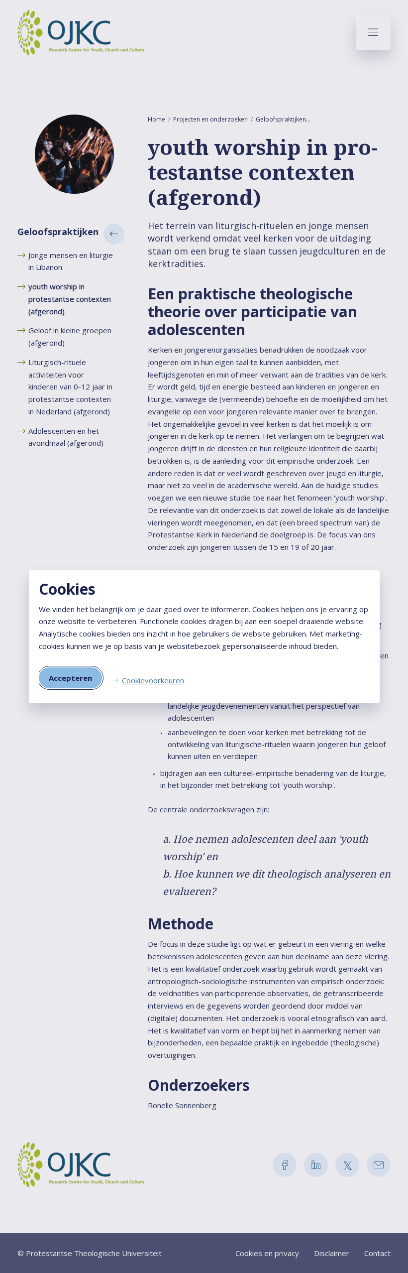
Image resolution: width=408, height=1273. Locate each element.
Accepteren (70, 678)
